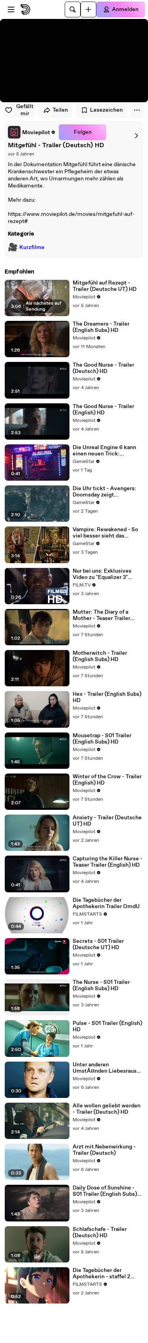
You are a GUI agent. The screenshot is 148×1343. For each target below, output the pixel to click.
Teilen (60, 110)
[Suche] (73, 9)
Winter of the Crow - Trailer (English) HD (107, 780)
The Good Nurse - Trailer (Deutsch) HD (103, 368)
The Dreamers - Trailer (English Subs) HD (101, 327)
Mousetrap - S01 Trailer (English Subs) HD (102, 738)
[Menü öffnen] (11, 9)
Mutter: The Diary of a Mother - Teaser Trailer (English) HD (101, 615)
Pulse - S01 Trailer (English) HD (107, 1026)
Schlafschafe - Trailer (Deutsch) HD (100, 1232)
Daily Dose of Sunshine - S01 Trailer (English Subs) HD (105, 1191)
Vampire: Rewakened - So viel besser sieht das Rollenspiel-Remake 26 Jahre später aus (105, 532)
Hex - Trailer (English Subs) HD (107, 697)
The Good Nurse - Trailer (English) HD (103, 409)
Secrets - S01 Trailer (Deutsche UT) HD (98, 944)
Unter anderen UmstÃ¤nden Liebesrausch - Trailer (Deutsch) (108, 1068)
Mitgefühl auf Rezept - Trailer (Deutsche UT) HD (105, 286)
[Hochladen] (88, 9)
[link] (32, 132)
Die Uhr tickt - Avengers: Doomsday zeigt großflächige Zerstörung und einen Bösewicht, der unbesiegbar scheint (105, 491)
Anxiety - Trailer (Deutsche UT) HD (107, 821)
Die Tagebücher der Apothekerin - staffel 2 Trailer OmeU (101, 1273)
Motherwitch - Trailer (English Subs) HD (100, 656)
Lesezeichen (106, 110)
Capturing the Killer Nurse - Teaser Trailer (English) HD (107, 862)
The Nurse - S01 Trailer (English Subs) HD (101, 985)
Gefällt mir (25, 110)
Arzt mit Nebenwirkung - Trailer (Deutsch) (104, 1150)
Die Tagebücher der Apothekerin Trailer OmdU (106, 903)
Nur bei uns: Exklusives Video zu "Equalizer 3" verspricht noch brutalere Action (105, 574)
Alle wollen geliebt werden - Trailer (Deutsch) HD (107, 1109)
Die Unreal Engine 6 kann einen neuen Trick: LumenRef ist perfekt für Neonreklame (104, 450)
